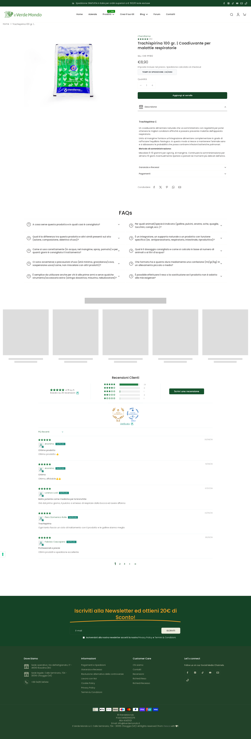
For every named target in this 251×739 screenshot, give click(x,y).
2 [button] (119, 563)
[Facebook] (224, 3)
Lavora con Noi (89, 678)
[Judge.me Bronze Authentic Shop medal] (118, 413)
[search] (231, 14)
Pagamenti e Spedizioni (93, 665)
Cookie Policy (88, 683)
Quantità (142, 79)
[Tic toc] (233, 3)
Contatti (137, 669)
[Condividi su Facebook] (154, 187)
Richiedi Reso (139, 678)
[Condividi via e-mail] (179, 187)
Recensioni (138, 674)
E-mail (78, 630)
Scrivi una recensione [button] (186, 391)
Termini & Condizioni (165, 637)
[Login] (238, 14)
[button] (182, 95)
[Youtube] (237, 3)
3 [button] (124, 563)
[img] (44, 439)
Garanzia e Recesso (91, 669)
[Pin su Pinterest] (167, 187)
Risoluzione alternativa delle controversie (102, 674)
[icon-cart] (244, 14)
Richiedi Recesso (141, 683)
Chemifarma (144, 36)
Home (6, 24)
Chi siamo (138, 665)
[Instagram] (228, 3)
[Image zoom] (75, 73)
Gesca (166, 726)
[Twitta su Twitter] (160, 187)
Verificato (125, 423)
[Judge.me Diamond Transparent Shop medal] (133, 413)
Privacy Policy (145, 637)
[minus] (141, 85)
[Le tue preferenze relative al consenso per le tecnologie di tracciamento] (3, 554)
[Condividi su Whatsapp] (173, 187)
